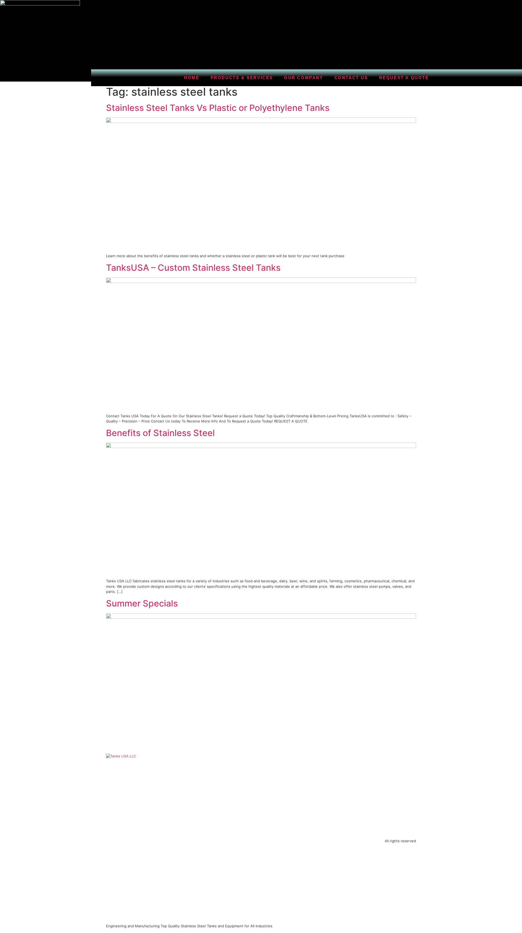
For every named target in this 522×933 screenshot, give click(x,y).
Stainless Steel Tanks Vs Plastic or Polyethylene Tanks (218, 107)
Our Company (303, 77)
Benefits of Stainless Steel (160, 433)
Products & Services (242, 77)
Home (191, 77)
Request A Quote (404, 77)
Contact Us (351, 77)
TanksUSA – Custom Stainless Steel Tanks (193, 267)
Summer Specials (142, 603)
